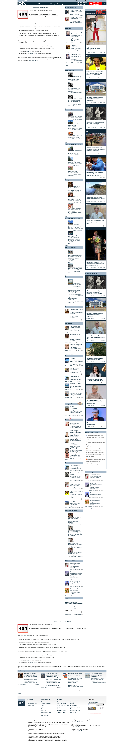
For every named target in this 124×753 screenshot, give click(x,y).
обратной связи (33, 60)
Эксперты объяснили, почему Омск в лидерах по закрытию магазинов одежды (30, 675)
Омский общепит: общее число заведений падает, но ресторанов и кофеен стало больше (96, 149)
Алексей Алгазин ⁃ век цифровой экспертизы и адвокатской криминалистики (76, 12)
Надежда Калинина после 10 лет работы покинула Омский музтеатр (75, 485)
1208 (79, 373)
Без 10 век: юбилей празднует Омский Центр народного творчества (95, 99)
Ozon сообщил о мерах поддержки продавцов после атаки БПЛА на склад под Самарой (95, 444)
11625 (78, 458)
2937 (78, 438)
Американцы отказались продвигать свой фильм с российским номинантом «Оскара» (76, 346)
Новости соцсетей (91, 273)
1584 (79, 389)
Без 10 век (73, 501)
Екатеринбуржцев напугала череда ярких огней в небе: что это (95, 460)
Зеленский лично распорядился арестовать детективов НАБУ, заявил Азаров (95, 437)
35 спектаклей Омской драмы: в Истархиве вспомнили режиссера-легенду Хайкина (95, 124)
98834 (104, 685)
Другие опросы (68, 614)
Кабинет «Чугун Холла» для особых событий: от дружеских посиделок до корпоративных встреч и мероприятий (76, 20)
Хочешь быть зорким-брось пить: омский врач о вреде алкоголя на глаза (95, 222)
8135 (79, 595)
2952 (78, 447)
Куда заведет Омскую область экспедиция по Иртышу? (96, 675)
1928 (79, 507)
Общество (73, 4)
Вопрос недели (70, 306)
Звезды (88, 55)
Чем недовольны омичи (73, 144)
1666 (79, 415)
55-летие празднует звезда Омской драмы (76, 582)
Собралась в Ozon (75, 588)
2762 (79, 579)
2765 (99, 490)
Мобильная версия (84, 3)
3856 (101, 267)
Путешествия (89, 181)
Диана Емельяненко (75, 432)
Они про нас (73, 702)
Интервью (88, 229)
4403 (78, 452)
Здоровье (88, 204)
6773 (79, 332)
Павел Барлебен (74, 454)
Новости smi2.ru (69, 354)
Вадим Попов (74, 439)
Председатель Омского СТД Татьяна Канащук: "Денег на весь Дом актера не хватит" (95, 264)
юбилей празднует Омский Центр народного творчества (76, 505)
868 (79, 365)
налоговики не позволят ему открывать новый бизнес (76, 496)
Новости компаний (71, 7)
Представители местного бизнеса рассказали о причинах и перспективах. (31, 681)
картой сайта (33, 53)
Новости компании (45, 715)
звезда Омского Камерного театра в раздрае (75, 592)
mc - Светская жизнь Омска (80, 0)
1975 (101, 77)
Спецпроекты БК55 (71, 510)
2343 (101, 225)
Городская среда (70, 247)
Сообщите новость (96, 3)
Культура (53, 4)
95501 (81, 15)
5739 (99, 497)
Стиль (42, 714)
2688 (101, 52)
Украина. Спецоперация (73, 110)
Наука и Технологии (46, 712)
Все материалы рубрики (70, 399)
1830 (101, 177)
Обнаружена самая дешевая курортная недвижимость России (76, 378)
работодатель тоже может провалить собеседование (75, 435)
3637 (78, 431)
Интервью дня (69, 180)
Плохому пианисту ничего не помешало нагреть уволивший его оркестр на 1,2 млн (76, 328)
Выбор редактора (24, 670)
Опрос (72, 703)
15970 (78, 342)
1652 (79, 480)
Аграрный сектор (70, 404)
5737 (79, 586)
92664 (59, 687)
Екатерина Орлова (75, 449)
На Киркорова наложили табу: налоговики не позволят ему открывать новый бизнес (95, 73)
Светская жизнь (90, 10)
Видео (58, 707)
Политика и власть (33, 4)
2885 (79, 319)
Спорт (58, 4)
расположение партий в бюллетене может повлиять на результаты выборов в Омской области (76, 444)
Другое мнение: (69, 610)
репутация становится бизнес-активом (76, 451)
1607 (80, 381)
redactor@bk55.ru (78, 721)
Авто (58, 702)
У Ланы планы (69, 70)
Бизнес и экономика (44, 4)
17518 (81, 23)
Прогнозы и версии (71, 277)
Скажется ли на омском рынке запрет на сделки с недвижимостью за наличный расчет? (52, 675)
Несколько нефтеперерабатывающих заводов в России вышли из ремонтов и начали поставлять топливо (77, 361)
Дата (87, 81)
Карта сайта (31, 705)
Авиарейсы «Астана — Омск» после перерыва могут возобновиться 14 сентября (76, 385)
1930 (101, 102)
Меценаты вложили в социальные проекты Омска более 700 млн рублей (76, 394)
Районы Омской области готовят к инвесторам (75, 674)
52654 (37, 684)
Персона (88, 105)
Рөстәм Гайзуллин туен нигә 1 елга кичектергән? (95, 465)
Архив (67, 65)
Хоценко (72, 406)
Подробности (69, 463)
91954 (82, 690)
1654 (101, 127)
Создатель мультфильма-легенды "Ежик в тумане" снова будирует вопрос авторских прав (76, 574)
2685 (79, 488)
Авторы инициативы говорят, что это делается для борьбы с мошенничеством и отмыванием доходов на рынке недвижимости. (53, 682)
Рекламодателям (32, 703)
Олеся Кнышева (74, 422)
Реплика (68, 28)
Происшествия (66, 4)
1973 (79, 498)
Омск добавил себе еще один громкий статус (75, 457)
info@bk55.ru (77, 726)
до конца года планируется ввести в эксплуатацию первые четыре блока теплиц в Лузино (76, 411)
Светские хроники (71, 560)
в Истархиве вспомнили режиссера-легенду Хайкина (76, 478)
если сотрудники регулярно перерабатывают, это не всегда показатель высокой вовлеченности (75, 427)
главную (28, 51)
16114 (79, 350)
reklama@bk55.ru (78, 731)
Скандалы (68, 323)
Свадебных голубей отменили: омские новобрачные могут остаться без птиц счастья (95, 174)
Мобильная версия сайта (94, 713)
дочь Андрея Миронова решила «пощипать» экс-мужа (76, 339)
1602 (79, 397)
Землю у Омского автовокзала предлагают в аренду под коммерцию (75, 370)
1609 (101, 201)
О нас (29, 702)
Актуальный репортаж (72, 218)
